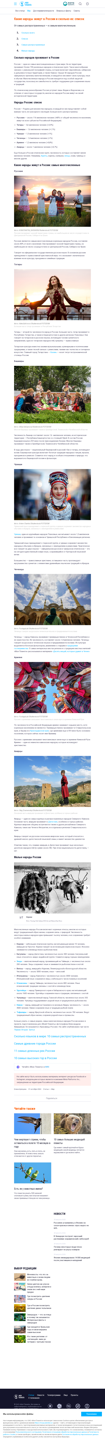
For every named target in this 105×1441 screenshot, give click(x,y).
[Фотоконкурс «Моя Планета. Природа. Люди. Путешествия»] (69, 4)
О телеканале (34, 1398)
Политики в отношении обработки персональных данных (64, 1432)
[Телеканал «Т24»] (87, 1407)
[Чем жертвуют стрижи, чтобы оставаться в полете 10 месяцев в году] (32, 1123)
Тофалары (21, 1012)
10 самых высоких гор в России (35, 1058)
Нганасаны (22, 983)
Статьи (31, 1395)
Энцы (19, 961)
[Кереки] (88, 864)
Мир (29, 11)
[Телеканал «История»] (78, 1407)
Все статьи (20, 11)
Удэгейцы (21, 990)
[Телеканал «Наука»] (50, 1407)
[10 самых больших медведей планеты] (72, 1123)
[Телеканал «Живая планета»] (59, 1407)
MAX (47, 1067)
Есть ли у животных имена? (28, 1188)
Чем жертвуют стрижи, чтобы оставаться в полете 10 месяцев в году (32, 1143)
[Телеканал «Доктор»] (68, 1407)
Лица (66, 1395)
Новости (59, 1213)
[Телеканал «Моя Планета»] (26, 4)
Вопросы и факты (63, 11)
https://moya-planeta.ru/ (44, 1423)
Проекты (74, 1395)
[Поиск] (80, 4)
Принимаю (91, 1414)
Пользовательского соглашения (28, 1432)
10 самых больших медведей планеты (69, 1141)
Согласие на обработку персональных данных (80, 1434)
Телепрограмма (53, 1395)
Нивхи (20, 1005)
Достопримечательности (43, 11)
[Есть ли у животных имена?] (32, 1172)
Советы (77, 11)
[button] (18, 888)
